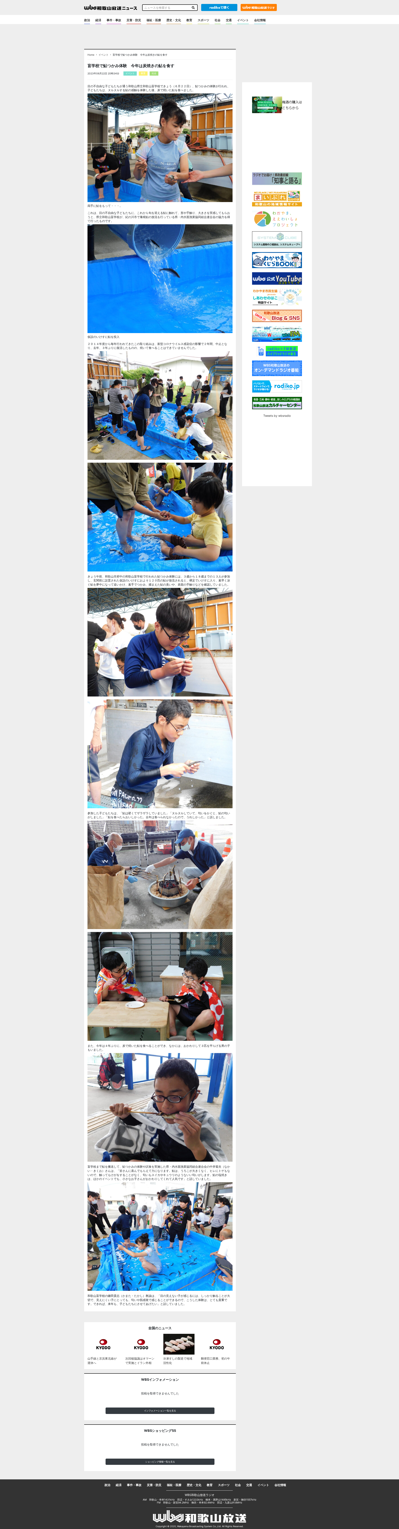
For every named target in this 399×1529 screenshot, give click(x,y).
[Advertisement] (277, 142)
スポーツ (203, 20)
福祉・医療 (154, 20)
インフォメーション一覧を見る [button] (160, 1410)
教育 (189, 20)
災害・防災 (134, 20)
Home (90, 55)
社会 (217, 20)
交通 (229, 20)
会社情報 (260, 20)
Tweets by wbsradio (277, 415)
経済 (98, 20)
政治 (87, 20)
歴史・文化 (173, 20)
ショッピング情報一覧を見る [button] (160, 1461)
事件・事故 (114, 20)
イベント (243, 20)
